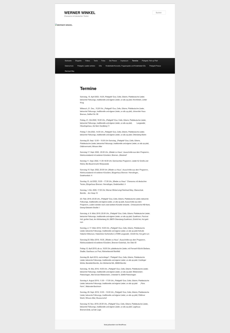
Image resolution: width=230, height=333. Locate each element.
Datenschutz (69, 66)
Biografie (78, 60)
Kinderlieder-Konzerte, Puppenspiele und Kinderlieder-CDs (126, 66)
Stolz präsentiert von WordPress (115, 325)
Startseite (68, 60)
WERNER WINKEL (79, 12)
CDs (100, 66)
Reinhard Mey (69, 71)
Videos (87, 60)
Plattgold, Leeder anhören (86, 66)
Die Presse (113, 60)
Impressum (124, 60)
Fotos (103, 60)
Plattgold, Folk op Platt (150, 60)
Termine (135, 60)
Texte (96, 60)
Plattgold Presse (155, 66)
